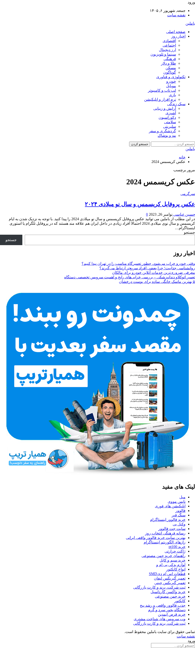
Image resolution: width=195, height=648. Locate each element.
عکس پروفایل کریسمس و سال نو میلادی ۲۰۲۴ (140, 204)
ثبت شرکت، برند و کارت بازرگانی (159, 587)
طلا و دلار (168, 63)
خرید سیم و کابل (172, 560)
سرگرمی (187, 194)
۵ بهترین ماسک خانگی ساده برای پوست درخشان (157, 282)
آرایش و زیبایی (164, 108)
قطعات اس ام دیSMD (167, 574)
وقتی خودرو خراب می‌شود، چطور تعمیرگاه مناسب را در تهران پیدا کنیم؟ (138, 264)
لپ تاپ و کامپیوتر (162, 90)
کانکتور (179, 601)
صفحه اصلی (175, 32)
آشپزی (171, 113)
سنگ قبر (178, 515)
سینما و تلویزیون (163, 54)
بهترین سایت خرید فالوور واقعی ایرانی (155, 538)
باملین (190, 23)
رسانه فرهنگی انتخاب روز (165, 533)
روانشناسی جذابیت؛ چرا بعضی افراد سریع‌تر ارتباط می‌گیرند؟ (147, 268)
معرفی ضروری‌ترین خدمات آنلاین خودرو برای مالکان (153, 273)
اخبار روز (178, 36)
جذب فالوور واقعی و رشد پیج (162, 605)
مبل (182, 497)
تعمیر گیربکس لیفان (169, 578)
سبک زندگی (176, 104)
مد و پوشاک (167, 135)
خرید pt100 (177, 547)
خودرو (171, 81)
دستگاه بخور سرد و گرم (166, 610)
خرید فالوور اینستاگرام (167, 520)
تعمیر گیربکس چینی (169, 583)
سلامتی (170, 122)
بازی (172, 95)
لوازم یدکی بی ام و (170, 565)
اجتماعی (169, 45)
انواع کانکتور (175, 569)
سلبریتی (169, 126)
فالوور (180, 511)
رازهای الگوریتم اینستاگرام (164, 542)
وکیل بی (179, 524)
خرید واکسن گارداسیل (168, 592)
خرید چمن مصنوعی (170, 596)
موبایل (171, 86)
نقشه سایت (176, 15)
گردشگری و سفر (162, 131)
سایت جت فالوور (171, 529)
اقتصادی (169, 41)
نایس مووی (176, 502)
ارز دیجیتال (167, 50)
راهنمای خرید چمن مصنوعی (163, 556)
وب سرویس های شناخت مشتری (159, 619)
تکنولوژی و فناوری (170, 77)
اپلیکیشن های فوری (170, 506)
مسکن (171, 68)
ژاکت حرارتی (175, 551)
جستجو (189, 232)
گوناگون (169, 72)
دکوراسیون (167, 117)
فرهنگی (170, 59)
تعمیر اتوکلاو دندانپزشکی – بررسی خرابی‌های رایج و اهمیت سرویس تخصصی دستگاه (129, 277)
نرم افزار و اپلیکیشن (160, 99)
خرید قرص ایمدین (171, 614)
